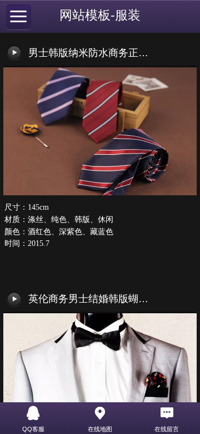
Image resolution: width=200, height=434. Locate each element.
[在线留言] (166, 413)
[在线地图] (100, 413)
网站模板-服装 (100, 15)
